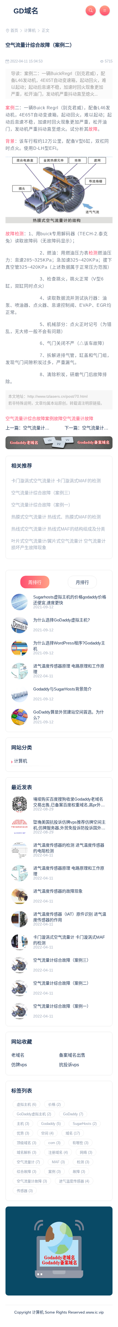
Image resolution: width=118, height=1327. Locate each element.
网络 (86, 1152)
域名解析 (26, 1152)
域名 (73, 1133)
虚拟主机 (26, 1104)
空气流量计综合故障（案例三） (42, 493)
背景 (10, 141)
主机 (23, 1124)
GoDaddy (73, 1114)
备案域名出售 (72, 1055)
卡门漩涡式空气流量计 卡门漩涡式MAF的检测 (56, 480)
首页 (14, 30)
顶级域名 (26, 1143)
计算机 (30, 30)
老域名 (17, 1055)
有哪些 (80, 1143)
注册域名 (58, 1152)
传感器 (25, 1191)
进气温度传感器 (74, 1181)
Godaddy (51, 1124)
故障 (93, 129)
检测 (19, 233)
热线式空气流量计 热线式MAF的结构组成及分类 (58, 529)
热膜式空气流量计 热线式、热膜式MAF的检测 (56, 517)
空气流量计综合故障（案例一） (42, 505)
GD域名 (25, 11)
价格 (54, 1104)
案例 (10, 107)
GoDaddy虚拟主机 (34, 1114)
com (54, 1143)
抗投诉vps (69, 1064)
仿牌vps (19, 1064)
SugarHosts (85, 1124)
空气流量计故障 (78, 418)
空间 (47, 1133)
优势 (23, 1133)
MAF (58, 1162)
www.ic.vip (95, 1312)
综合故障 (36, 418)
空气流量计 (16, 418)
